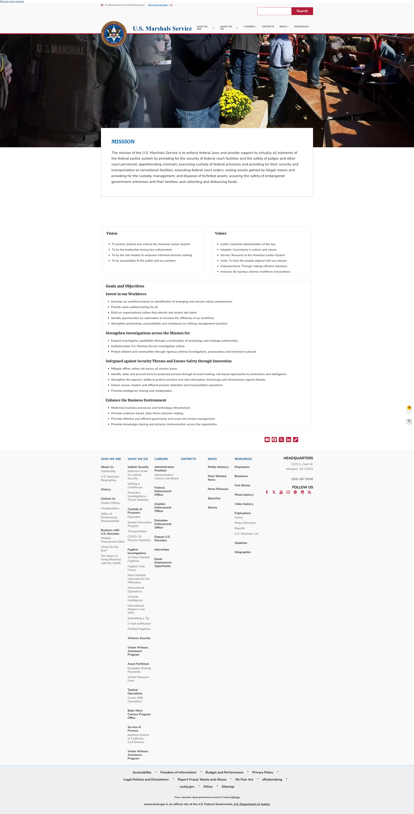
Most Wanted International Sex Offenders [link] (139, 578)
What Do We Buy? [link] (109, 548)
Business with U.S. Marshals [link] (110, 532)
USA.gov (235, 797)
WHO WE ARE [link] (111, 459)
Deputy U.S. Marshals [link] (162, 538)
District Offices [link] (110, 503)
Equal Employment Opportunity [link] (163, 562)
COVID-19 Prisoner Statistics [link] (139, 538)
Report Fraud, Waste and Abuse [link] (202, 779)
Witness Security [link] (139, 638)
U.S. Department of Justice (252, 804)
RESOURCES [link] (243, 459)
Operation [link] (134, 517)
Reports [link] (240, 528)
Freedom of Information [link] (178, 772)
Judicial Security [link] (138, 467)
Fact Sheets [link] (242, 485)
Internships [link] (161, 549)
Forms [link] (239, 517)
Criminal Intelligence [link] (135, 598)
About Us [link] (107, 467)
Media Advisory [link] (218, 467)
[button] (267, 440)
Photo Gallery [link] (244, 495)
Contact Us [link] (108, 498)
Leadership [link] (108, 471)
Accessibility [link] (142, 772)
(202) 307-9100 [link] (302, 479)
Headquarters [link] (110, 508)
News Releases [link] (218, 489)
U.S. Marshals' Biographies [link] (110, 478)
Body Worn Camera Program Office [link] (139, 714)
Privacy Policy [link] (262, 772)
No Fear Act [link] (244, 779)
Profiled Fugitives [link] (139, 629)
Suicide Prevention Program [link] (140, 524)
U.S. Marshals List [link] (246, 534)
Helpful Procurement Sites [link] (113, 540)
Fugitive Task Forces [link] (136, 568)
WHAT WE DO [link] (138, 459)
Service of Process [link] (134, 729)
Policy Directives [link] (245, 523)
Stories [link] (212, 507)
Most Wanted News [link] (217, 478)
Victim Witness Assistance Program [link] (138, 651)
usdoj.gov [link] (187, 786)
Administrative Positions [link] (164, 468)
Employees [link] (242, 467)
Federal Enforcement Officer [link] (162, 491)
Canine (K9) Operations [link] (135, 699)
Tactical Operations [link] (135, 691)
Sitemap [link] (228, 786)
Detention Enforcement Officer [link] (162, 523)
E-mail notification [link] (139, 623)
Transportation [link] (137, 531)
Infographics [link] (243, 552)
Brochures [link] (241, 476)
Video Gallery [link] (244, 504)
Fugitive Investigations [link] (137, 551)
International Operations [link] (136, 589)
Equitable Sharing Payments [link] (139, 670)
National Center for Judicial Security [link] (138, 474)
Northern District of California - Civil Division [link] (138, 738)
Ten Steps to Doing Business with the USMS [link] (111, 559)
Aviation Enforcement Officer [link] (162, 507)
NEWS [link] (212, 459)
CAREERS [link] (161, 459)
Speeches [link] (214, 498)
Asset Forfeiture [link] (138, 664)
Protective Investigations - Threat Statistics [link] (138, 496)
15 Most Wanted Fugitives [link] (139, 559)
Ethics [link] (208, 786)
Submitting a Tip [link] (138, 618)
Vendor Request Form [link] (138, 679)
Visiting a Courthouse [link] (135, 485)
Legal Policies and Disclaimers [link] (146, 779)
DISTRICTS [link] (188, 459)
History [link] (106, 489)
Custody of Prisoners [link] (135, 511)
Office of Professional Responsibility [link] (110, 517)
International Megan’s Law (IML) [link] (136, 609)
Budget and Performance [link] (224, 772)
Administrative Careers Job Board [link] (166, 476)
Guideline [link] (241, 543)
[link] (114, 34)
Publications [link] (243, 513)
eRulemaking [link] (272, 779)
